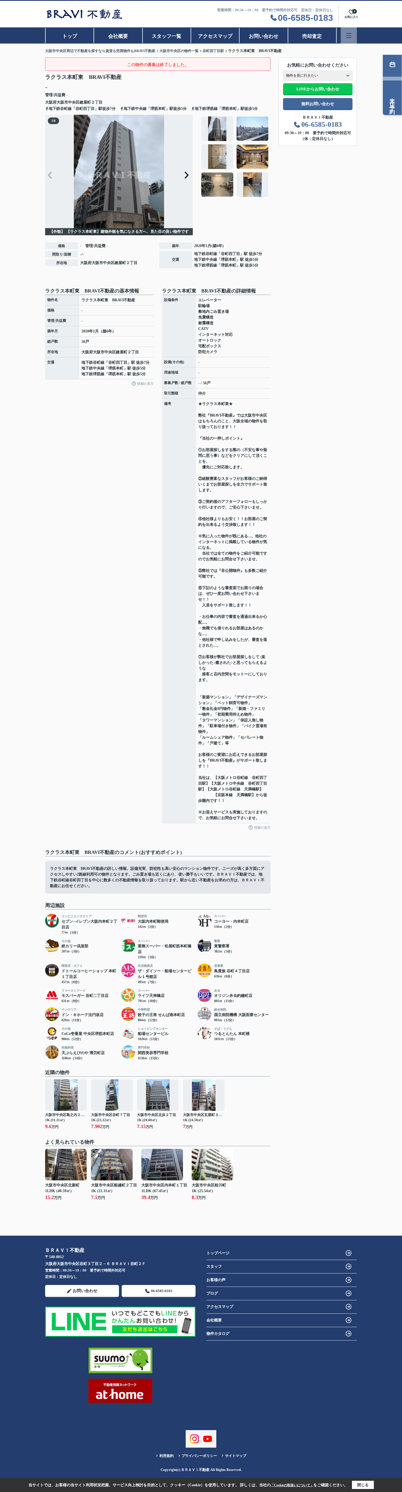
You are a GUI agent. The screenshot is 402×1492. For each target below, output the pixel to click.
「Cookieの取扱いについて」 (292, 1485)
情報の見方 (145, 384)
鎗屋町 (85, 102)
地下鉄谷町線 (205, 254)
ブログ (212, 1293)
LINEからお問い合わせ (317, 89)
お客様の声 (216, 1280)
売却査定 (312, 36)
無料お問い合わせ (317, 104)
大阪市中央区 (68, 102)
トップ (69, 36)
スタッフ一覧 (166, 36)
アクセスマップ (215, 36)
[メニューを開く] (348, 35)
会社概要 (118, 36)
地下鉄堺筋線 (205, 265)
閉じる (363, 1485)
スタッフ (214, 1266)
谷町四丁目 (230, 254)
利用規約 (166, 1456)
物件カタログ (217, 1334)
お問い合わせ (263, 36)
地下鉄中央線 (205, 259)
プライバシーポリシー (199, 1456)
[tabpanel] (235, 157)
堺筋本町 (228, 259)
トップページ (217, 1253)
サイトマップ (235, 1456)
